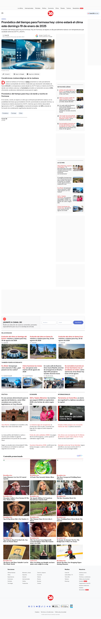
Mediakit (83, 581)
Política (4, 394)
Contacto (81, 574)
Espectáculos (11, 577)
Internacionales (64, 394)
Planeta (39, 579)
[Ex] (34, 606)
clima (27, 82)
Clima (20, 113)
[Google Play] (65, 606)
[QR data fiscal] (71, 607)
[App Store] (56, 606)
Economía (33, 394)
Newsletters (83, 589)
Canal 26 (7, 35)
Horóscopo (10, 579)
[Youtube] (37, 606)
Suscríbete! (78, 322)
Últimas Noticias (11, 572)
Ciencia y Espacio (41, 572)
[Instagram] (31, 606)
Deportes (24, 574)
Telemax (67, 579)
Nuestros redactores (84, 585)
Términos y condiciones (84, 577)
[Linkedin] (39, 606)
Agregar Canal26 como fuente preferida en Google (45, 36)
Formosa (13, 113)
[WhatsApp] (44, 606)
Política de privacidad (84, 579)
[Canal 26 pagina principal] (50, 16)
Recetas (39, 581)
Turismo (39, 583)
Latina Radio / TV (69, 574)
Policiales (10, 581)
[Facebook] (29, 606)
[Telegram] (47, 606)
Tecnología (10, 583)
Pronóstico (5, 113)
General (3, 19)
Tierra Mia (67, 577)
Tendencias (25, 583)
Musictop (67, 581)
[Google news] (49, 606)
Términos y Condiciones (47, 612)
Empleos (81, 587)
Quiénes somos (82, 572)
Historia (39, 577)
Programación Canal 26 (84, 583)
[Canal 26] (50, 598)
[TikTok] (42, 606)
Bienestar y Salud (26, 572)
